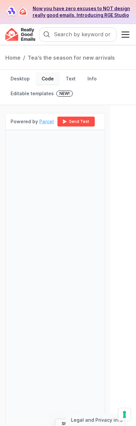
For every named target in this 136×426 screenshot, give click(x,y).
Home (12, 57)
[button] (124, 35)
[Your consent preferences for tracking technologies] (124, 414)
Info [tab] (92, 78)
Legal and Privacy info (97, 420)
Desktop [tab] (20, 78)
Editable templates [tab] (40, 93)
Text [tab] (71, 78)
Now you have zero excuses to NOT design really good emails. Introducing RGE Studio (81, 12)
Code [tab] (48, 78)
